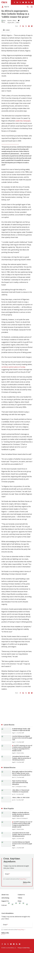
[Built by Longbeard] (31, 951)
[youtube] (23, 2)
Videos (20, 898)
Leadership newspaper (23, 121)
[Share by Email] (28, 26)
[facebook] (14, 2)
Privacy (19, 948)
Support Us (5, 901)
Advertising (5, 898)
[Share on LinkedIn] (23, 26)
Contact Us (21, 894)
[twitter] (20, 2)
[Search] (28, 7)
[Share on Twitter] (26, 26)
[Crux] (4, 2)
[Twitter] (18, 20)
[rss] (28, 2)
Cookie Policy (26, 948)
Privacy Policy (22, 879)
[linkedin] (17, 2)
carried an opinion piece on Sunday (13, 367)
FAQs (19, 901)
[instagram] (26, 2)
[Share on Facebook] (20, 26)
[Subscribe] (31, 2)
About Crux (5, 894)
